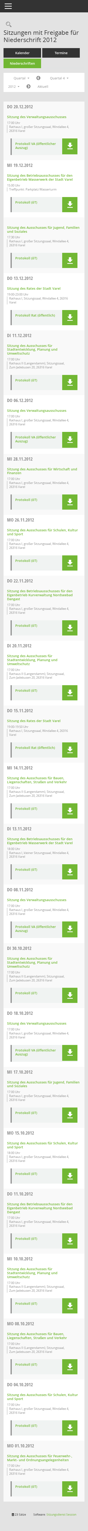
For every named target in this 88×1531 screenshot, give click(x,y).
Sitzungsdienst (61, 1515)
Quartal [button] (20, 78)
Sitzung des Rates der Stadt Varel (34, 288)
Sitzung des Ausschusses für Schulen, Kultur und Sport (42, 532)
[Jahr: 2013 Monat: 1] (28, 86)
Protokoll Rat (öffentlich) (35, 315)
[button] (69, 146)
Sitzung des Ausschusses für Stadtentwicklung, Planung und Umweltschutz (32, 349)
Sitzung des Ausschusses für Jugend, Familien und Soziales (43, 229)
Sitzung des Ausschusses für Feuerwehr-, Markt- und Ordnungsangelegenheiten (39, 1458)
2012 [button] (12, 86)
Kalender (22, 53)
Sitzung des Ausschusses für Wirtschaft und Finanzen (42, 471)
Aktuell (43, 86)
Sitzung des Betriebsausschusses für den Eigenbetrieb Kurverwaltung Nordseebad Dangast (40, 595)
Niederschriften (22, 63)
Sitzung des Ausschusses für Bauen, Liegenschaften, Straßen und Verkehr (37, 780)
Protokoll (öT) (26, 203)
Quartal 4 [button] (58, 78)
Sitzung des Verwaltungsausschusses (36, 117)
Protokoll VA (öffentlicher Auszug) (35, 146)
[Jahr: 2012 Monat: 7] (38, 78)
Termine (61, 53)
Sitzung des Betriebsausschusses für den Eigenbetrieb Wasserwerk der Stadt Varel (40, 177)
